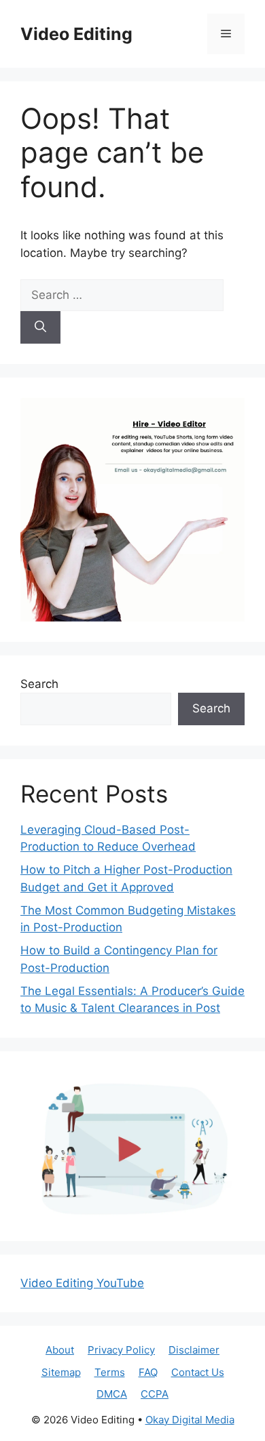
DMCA (111, 1393)
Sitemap (61, 1372)
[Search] (40, 327)
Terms (109, 1372)
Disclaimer (194, 1349)
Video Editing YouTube (82, 1283)
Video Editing (76, 34)
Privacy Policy (121, 1349)
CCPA (155, 1393)
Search (39, 684)
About (60, 1349)
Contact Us (197, 1372)
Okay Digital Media (189, 1419)
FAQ (148, 1372)
